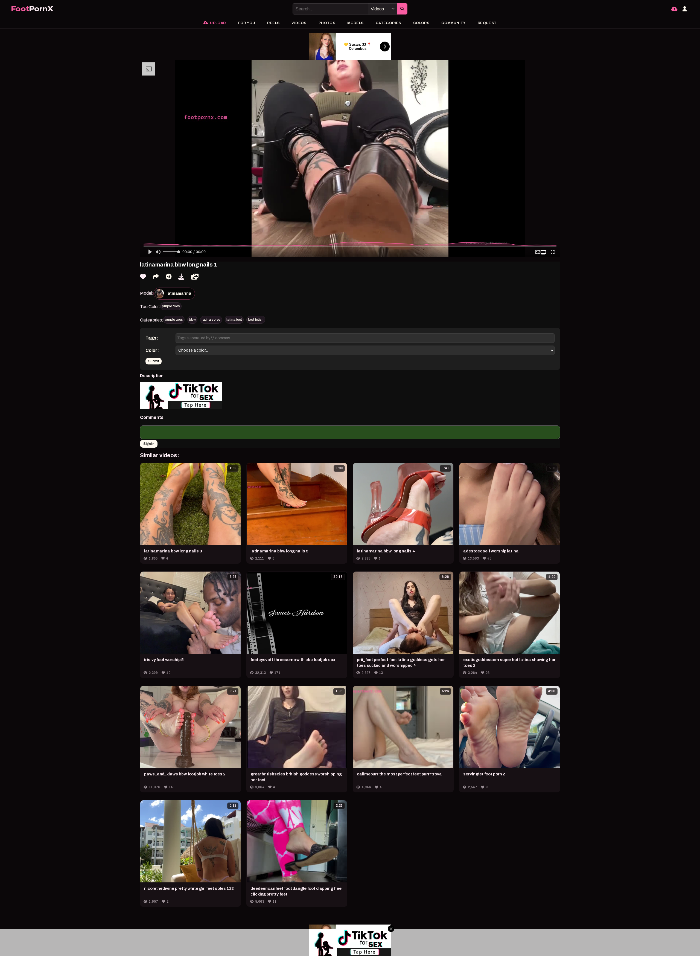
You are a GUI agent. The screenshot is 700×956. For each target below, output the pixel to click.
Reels (273, 23)
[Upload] (674, 9)
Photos (327, 23)
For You (246, 23)
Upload (217, 23)
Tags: (151, 338)
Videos (298, 23)
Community (453, 23)
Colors (421, 23)
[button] (544, 252)
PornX (32, 9)
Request (487, 23)
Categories (388, 23)
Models (355, 23)
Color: (152, 350)
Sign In (148, 444)
